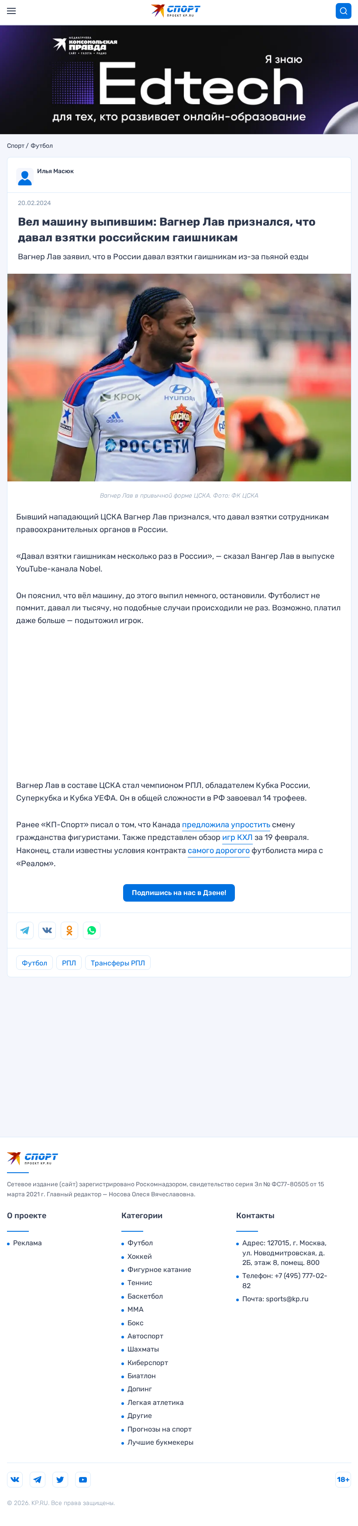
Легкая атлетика (155, 1402)
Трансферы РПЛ (118, 963)
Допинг (139, 1389)
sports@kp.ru (287, 1299)
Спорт (15, 146)
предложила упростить (226, 824)
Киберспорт (147, 1363)
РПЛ (69, 963)
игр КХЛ (237, 837)
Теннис (139, 1283)
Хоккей (139, 1256)
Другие (139, 1415)
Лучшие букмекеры (160, 1442)
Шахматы (143, 1349)
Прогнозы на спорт (159, 1429)
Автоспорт (145, 1336)
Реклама (27, 1243)
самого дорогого (219, 850)
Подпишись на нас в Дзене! (179, 892)
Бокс (135, 1323)
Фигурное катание (159, 1269)
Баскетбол (145, 1296)
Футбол (42, 146)
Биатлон (141, 1376)
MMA (135, 1309)
